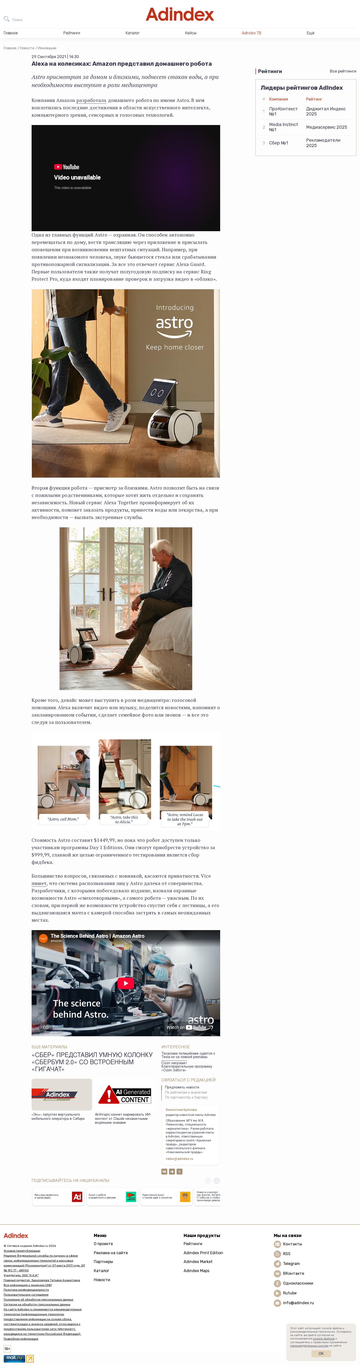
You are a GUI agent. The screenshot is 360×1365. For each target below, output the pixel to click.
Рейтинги (193, 1243)
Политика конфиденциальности (26, 1289)
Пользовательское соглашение (26, 1294)
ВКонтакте (293, 1273)
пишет (39, 883)
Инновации (47, 48)
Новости (27, 48)
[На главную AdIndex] (180, 14)
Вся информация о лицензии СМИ (28, 1285)
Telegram (291, 1263)
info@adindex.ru (298, 1303)
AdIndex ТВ (251, 33)
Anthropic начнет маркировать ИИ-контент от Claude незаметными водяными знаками (123, 1119)
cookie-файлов (324, 1338)
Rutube (290, 1293)
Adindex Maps (196, 1270)
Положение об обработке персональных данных (38, 1299)
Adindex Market (198, 1261)
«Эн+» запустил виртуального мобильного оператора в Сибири (58, 1117)
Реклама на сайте (111, 1253)
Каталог (101, 1270)
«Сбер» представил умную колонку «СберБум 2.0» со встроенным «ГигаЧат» (92, 1063)
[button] (217, 1180)
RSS (286, 1253)
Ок (321, 1353)
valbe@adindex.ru (179, 1159)
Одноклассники (298, 1283)
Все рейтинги (343, 71)
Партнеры (103, 1261)
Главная (10, 48)
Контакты (292, 1244)
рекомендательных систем (309, 1345)
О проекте (103, 1243)
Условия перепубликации (22, 1250)
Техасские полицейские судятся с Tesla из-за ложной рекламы (188, 1055)
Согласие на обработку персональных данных (37, 1304)
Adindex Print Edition (203, 1253)
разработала (91, 100)
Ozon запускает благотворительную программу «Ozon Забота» (186, 1067)
